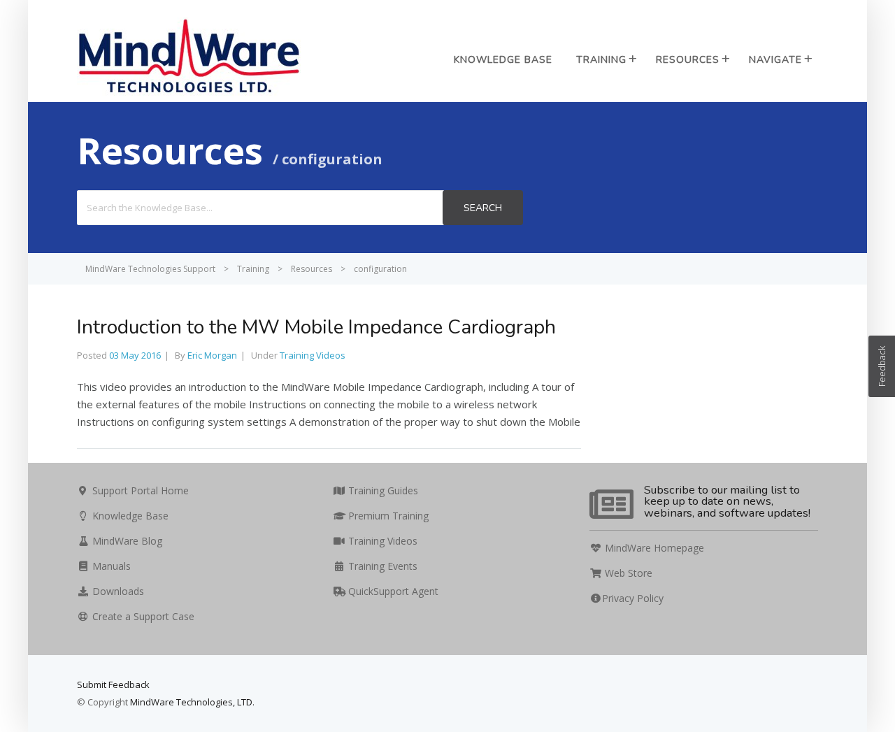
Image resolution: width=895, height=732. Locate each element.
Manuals (110, 566)
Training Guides (381, 490)
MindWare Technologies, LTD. (192, 702)
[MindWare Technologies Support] (189, 93)
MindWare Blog (126, 540)
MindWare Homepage (653, 547)
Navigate (775, 59)
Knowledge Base (503, 59)
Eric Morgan (212, 355)
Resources (687, 59)
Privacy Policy (633, 598)
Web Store (627, 573)
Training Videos (312, 355)
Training (601, 59)
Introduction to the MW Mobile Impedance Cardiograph (316, 327)
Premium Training (387, 515)
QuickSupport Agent (391, 591)
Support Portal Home (139, 490)
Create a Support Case (142, 616)
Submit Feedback (113, 684)
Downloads (117, 591)
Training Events (381, 566)
